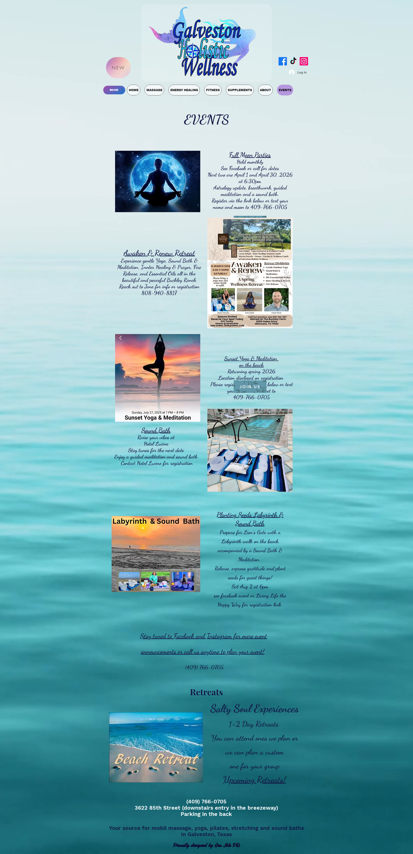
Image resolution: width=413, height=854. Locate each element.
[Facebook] (283, 61)
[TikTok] (293, 61)
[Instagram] (304, 61)
